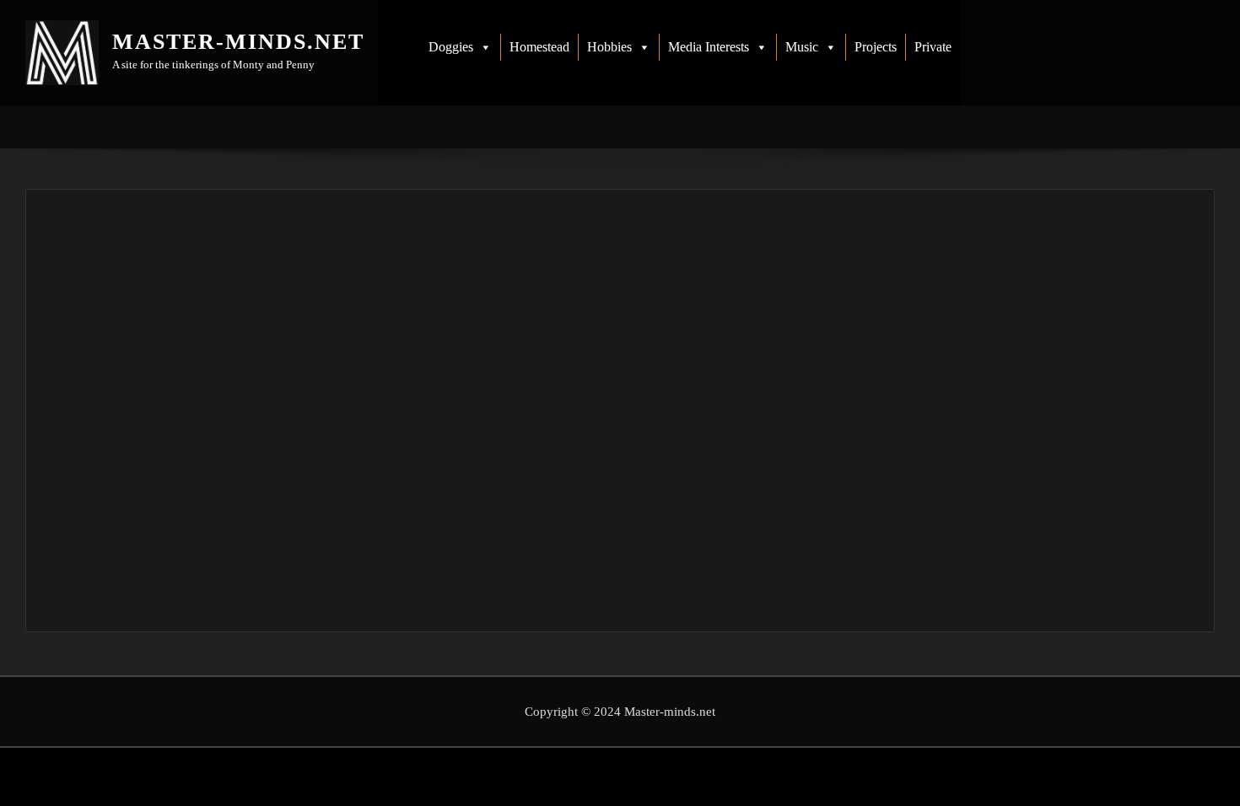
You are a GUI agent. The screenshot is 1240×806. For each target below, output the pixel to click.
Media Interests (708, 47)
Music (801, 47)
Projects (876, 47)
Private (933, 47)
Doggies (451, 47)
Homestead (539, 47)
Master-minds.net (238, 42)
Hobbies (609, 47)
